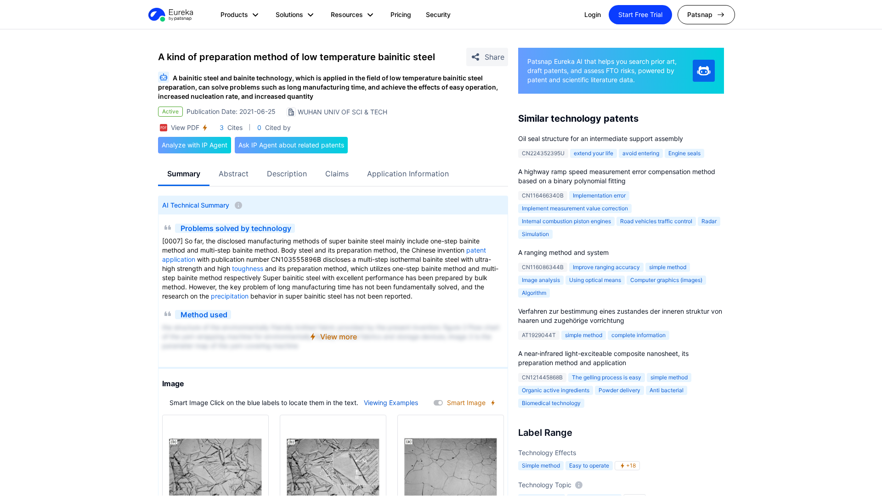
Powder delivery (619, 390)
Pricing (400, 14)
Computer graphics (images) (666, 279)
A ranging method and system (563, 252)
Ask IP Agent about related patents (291, 145)
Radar (709, 221)
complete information (638, 335)
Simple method (541, 465)
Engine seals (684, 153)
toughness (247, 268)
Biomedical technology (551, 403)
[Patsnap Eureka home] (170, 15)
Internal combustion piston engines (566, 221)
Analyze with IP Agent (194, 145)
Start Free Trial (640, 14)
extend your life (593, 153)
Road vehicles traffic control (656, 221)
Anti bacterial (667, 390)
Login (592, 14)
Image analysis (541, 279)
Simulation (535, 234)
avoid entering (640, 153)
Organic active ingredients (555, 390)
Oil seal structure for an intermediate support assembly (600, 138)
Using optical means (595, 279)
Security (438, 14)
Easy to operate (589, 465)
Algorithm (534, 292)
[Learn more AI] (704, 71)
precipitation (230, 296)
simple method (667, 267)
